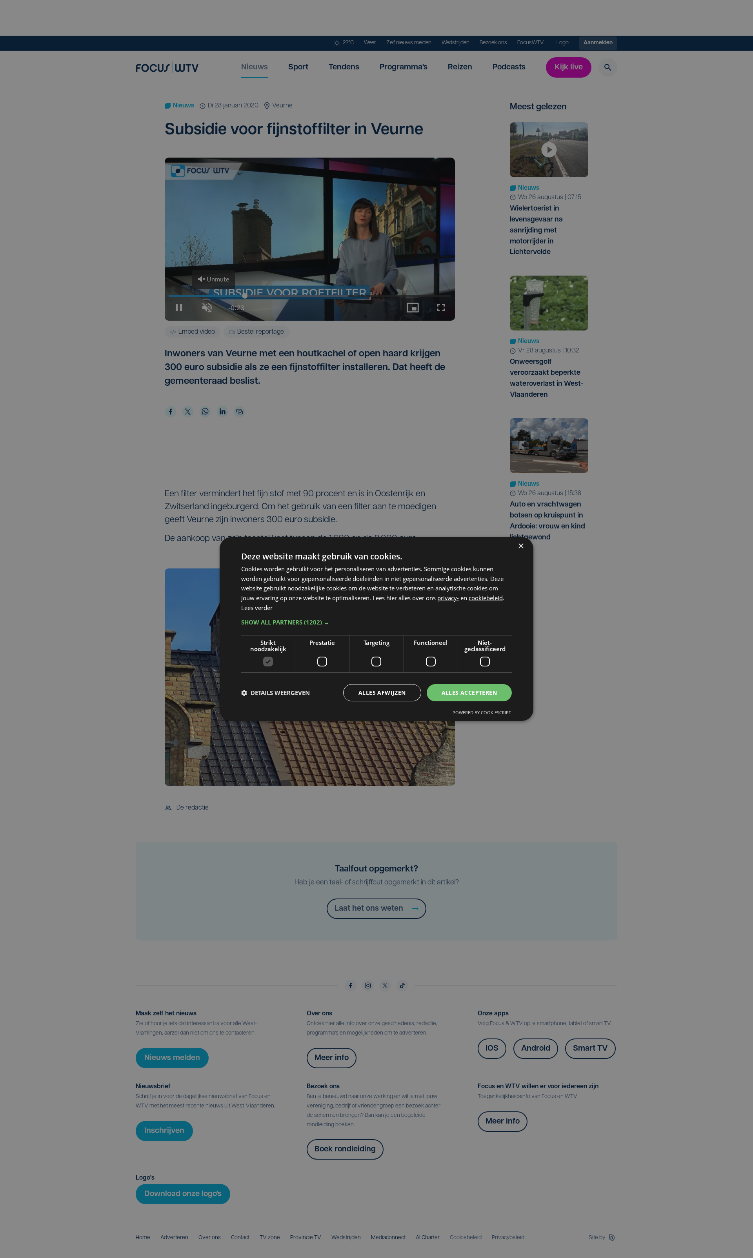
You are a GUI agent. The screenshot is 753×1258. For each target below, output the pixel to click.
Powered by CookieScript (482, 712)
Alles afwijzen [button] (382, 692)
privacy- (448, 598)
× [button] (521, 546)
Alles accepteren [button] (469, 692)
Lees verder (257, 608)
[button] (376, 622)
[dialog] (376, 629)
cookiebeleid (486, 598)
